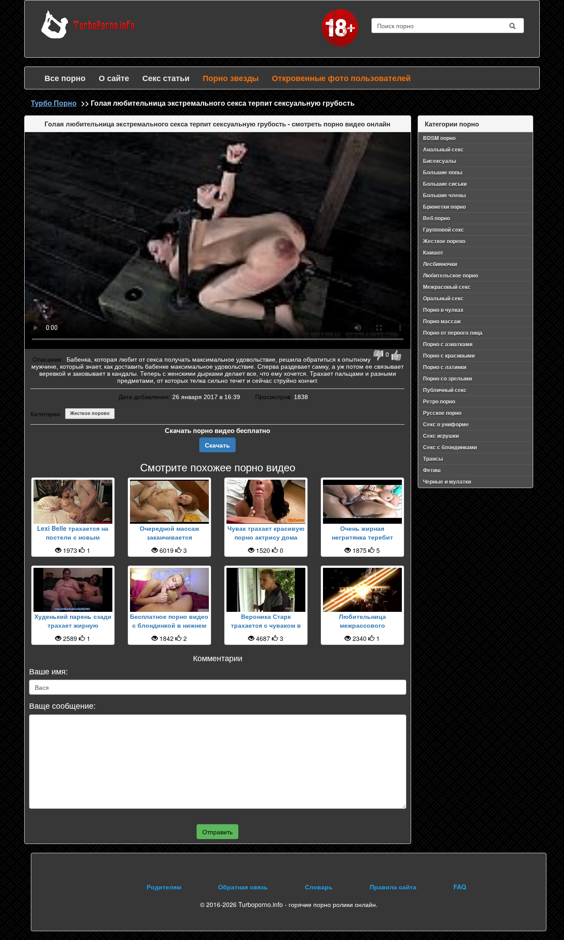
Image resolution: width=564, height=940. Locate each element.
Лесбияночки (440, 264)
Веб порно (436, 218)
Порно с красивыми (449, 355)
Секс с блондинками (450, 447)
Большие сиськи (445, 184)
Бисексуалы (439, 161)
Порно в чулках (443, 310)
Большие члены (444, 195)
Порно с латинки (444, 367)
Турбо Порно (54, 103)
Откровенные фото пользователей (341, 78)
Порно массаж (442, 321)
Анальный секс (443, 149)
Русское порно (442, 413)
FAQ (459, 886)
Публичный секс (445, 390)
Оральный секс (443, 298)
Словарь (319, 886)
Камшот (433, 252)
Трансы (433, 459)
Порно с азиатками (447, 344)
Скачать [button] (217, 444)
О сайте (114, 78)
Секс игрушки (441, 436)
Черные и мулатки (447, 481)
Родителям (164, 886)
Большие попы (442, 172)
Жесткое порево (90, 413)
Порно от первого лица (452, 333)
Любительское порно (450, 275)
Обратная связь (243, 886)
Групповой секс (443, 229)
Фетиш (432, 470)
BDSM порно (439, 138)
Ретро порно (439, 401)
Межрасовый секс (447, 287)
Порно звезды (231, 78)
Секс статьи (165, 78)
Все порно (65, 78)
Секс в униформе (446, 424)
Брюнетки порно (444, 207)
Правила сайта (393, 886)
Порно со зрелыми (447, 378)
